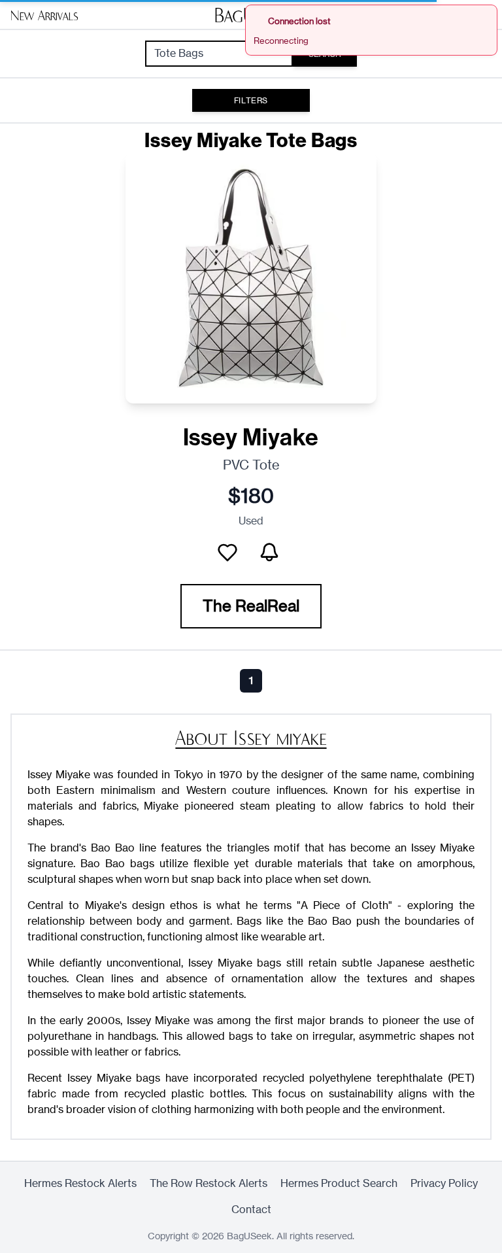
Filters (251, 100)
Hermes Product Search (338, 1183)
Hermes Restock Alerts (80, 1183)
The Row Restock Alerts (208, 1183)
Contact (251, 1209)
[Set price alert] (269, 552)
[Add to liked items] (227, 552)
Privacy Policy (444, 1183)
